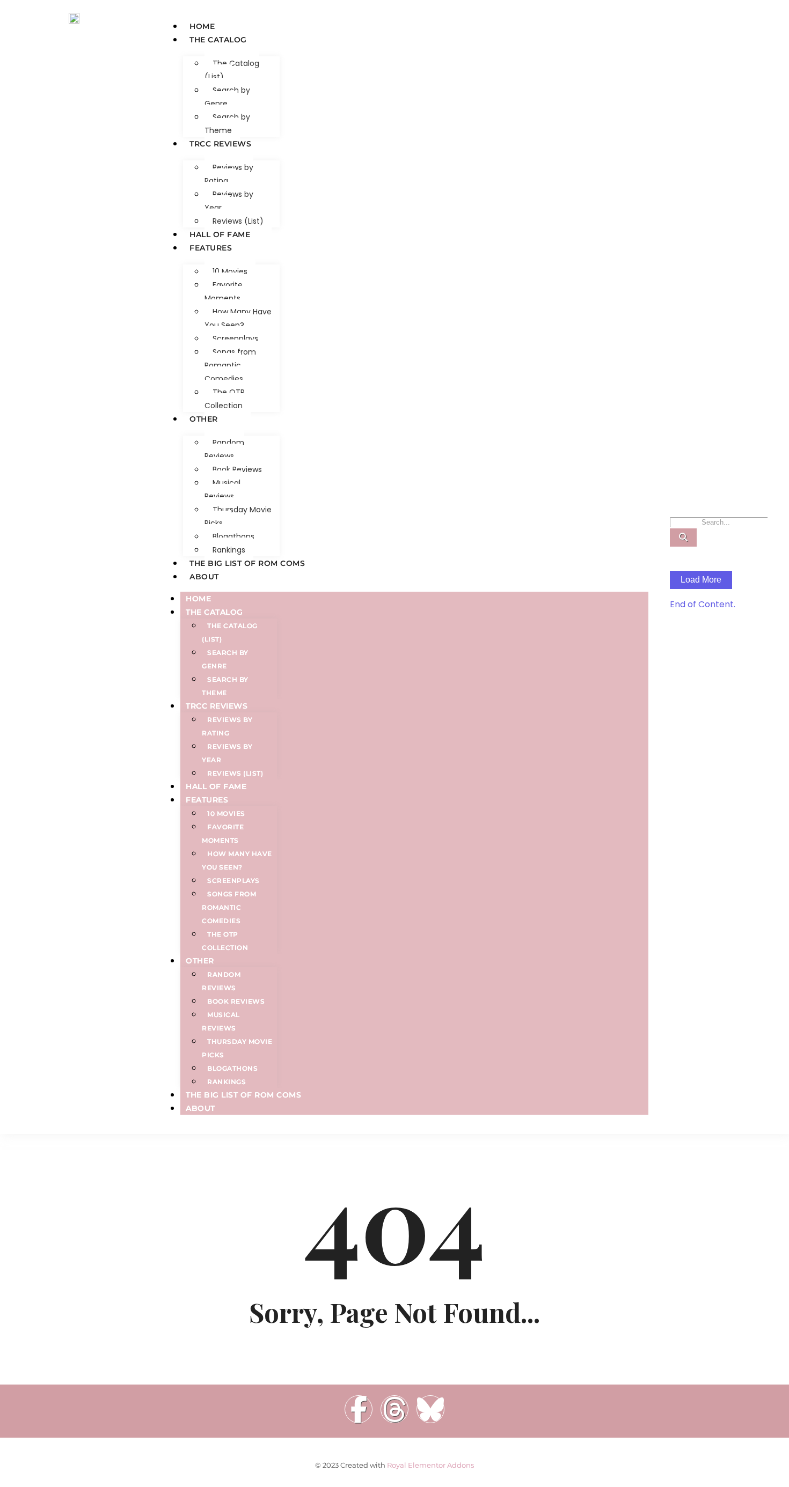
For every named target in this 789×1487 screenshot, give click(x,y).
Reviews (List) (238, 221)
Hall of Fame (219, 234)
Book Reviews (237, 469)
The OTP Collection (224, 399)
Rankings (229, 549)
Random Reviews (224, 449)
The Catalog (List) (231, 70)
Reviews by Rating (228, 174)
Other (203, 419)
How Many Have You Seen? (238, 318)
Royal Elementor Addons (430, 1465)
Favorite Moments (223, 291)
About (204, 576)
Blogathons (233, 536)
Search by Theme (227, 124)
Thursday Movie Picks (238, 516)
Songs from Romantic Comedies (230, 365)
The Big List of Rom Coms (247, 563)
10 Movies (230, 271)
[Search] (683, 537)
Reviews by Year (228, 201)
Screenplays (235, 338)
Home (202, 26)
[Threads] (394, 1409)
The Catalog (218, 40)
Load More (701, 579)
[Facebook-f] (358, 1409)
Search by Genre (227, 97)
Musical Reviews (222, 489)
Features (210, 248)
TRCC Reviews (220, 144)
